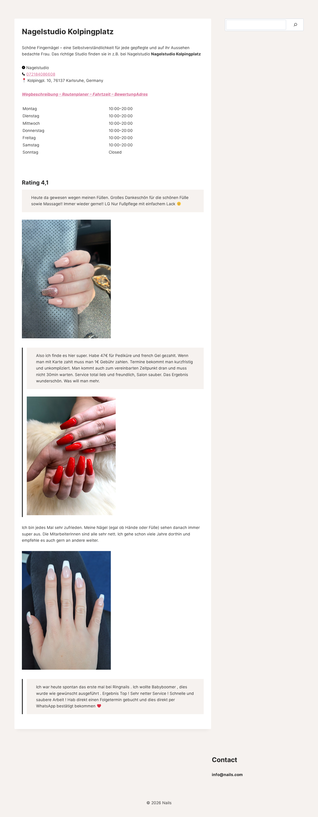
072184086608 (40, 74)
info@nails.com (227, 774)
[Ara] (295, 25)
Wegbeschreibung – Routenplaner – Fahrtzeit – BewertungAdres (85, 94)
